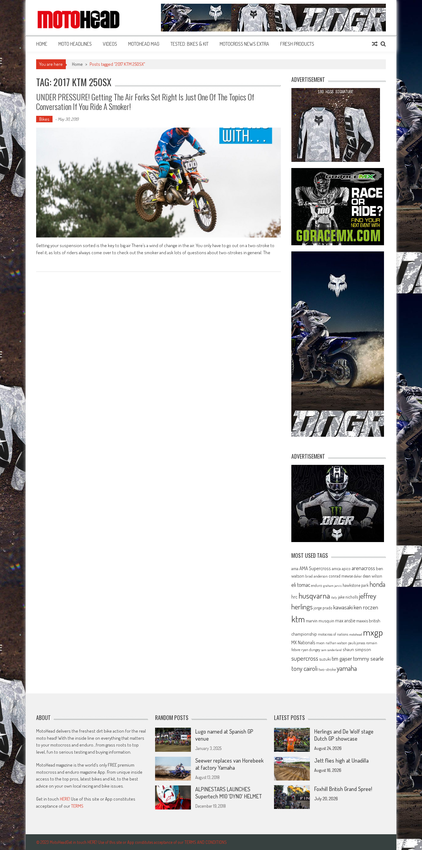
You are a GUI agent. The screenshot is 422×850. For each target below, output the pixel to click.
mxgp (373, 632)
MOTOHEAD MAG (143, 44)
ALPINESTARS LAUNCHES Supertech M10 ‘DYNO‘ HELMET (228, 793)
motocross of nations (333, 634)
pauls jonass (356, 642)
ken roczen (366, 607)
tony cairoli (304, 668)
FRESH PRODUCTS (297, 44)
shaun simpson (357, 649)
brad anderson (316, 576)
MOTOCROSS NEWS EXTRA (244, 44)
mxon (320, 642)
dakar (358, 576)
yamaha (347, 668)
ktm (298, 619)
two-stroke (327, 669)
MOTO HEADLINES (75, 44)
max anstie (345, 620)
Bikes (44, 119)
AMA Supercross (315, 568)
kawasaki (343, 607)
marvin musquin (320, 620)
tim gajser (342, 658)
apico (346, 568)
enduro (316, 585)
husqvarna (314, 595)
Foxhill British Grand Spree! (343, 788)
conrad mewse (341, 576)
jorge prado (323, 607)
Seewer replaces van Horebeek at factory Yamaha (229, 764)
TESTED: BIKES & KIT (190, 44)
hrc (294, 597)
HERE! (65, 799)
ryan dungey (310, 649)
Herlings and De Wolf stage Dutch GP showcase (343, 735)
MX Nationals (303, 642)
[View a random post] (375, 43)
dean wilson (372, 576)
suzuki (325, 659)
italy (334, 597)
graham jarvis (332, 585)
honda (377, 584)
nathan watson (336, 643)
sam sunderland (331, 650)
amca (336, 568)
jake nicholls (348, 597)
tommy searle (368, 658)
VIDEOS (110, 44)
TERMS (77, 806)
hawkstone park (356, 585)
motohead (355, 634)
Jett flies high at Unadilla (341, 760)
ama (294, 568)
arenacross (363, 568)
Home (41, 44)
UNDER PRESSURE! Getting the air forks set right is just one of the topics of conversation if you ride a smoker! (145, 101)
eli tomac (300, 584)
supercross (304, 658)
